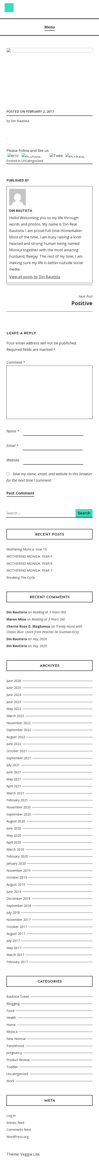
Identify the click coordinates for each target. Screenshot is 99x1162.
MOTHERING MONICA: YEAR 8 (29, 563)
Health (11, 1017)
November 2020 (18, 807)
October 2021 (16, 751)
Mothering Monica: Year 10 (26, 549)
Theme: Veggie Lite (23, 1154)
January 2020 (16, 863)
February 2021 (17, 800)
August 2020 (15, 821)
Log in (11, 1115)
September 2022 (18, 730)
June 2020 (13, 828)
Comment (15, 362)
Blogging (13, 1003)
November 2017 (18, 919)
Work (10, 1081)
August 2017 (15, 933)
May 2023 (13, 709)
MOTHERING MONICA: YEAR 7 (29, 570)
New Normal (16, 1038)
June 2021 (13, 772)
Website (12, 460)
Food (10, 1010)
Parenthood (15, 1046)
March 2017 (15, 955)
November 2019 (18, 870)
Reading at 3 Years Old (49, 612)
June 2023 (13, 702)
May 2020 (13, 835)
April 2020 (13, 842)
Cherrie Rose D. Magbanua (28, 626)
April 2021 (13, 786)
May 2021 (13, 779)
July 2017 (13, 941)
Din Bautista (20, 121)
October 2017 (16, 927)
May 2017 (13, 948)
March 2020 (15, 849)
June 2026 (13, 681)
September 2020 (18, 814)
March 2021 (15, 793)
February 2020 (17, 856)
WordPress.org (17, 1136)
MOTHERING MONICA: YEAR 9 (29, 556)
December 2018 (18, 898)
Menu (49, 27)
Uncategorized (32, 161)
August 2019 (15, 884)
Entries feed (15, 1122)
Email (12, 445)
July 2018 (13, 912)
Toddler (12, 1067)
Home (11, 1024)
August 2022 (15, 737)
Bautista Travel (17, 996)
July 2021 (13, 765)
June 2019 (13, 891)
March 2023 (15, 716)
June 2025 (13, 687)
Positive (82, 300)
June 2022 (13, 744)
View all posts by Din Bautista (34, 276)
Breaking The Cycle (20, 577)
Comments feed (18, 1129)
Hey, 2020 (40, 639)
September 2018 (18, 905)
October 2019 (16, 877)
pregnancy (14, 1052)
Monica (11, 1031)
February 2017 (17, 962)
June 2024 (13, 695)
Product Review (18, 1060)
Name (12, 431)
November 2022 (18, 723)
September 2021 (18, 758)
